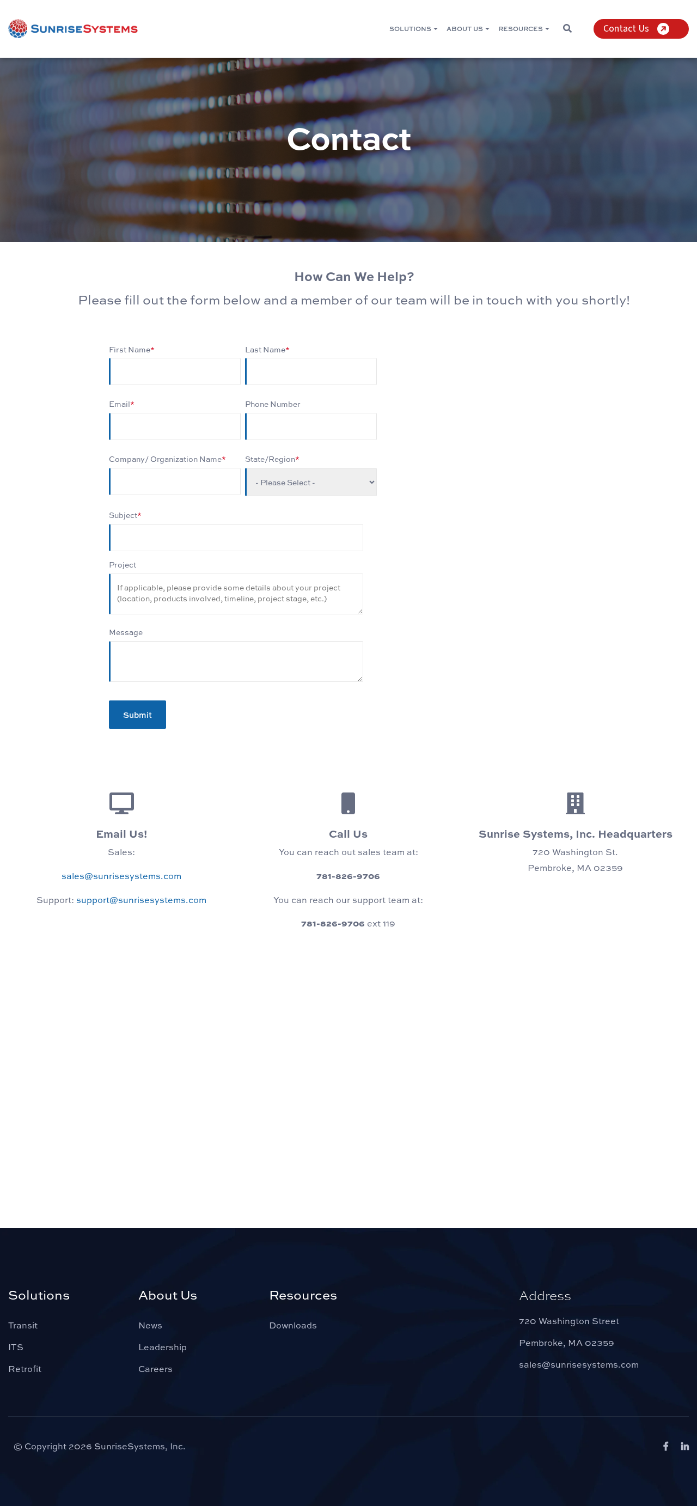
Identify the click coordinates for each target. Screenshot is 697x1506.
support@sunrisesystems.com (141, 899)
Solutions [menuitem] (410, 28)
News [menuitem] (150, 1325)
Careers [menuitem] (155, 1368)
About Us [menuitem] (465, 28)
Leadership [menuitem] (162, 1346)
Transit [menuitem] (23, 1325)
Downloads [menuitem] (293, 1325)
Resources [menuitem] (520, 28)
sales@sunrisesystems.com (121, 875)
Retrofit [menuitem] (24, 1368)
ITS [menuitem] (15, 1346)
